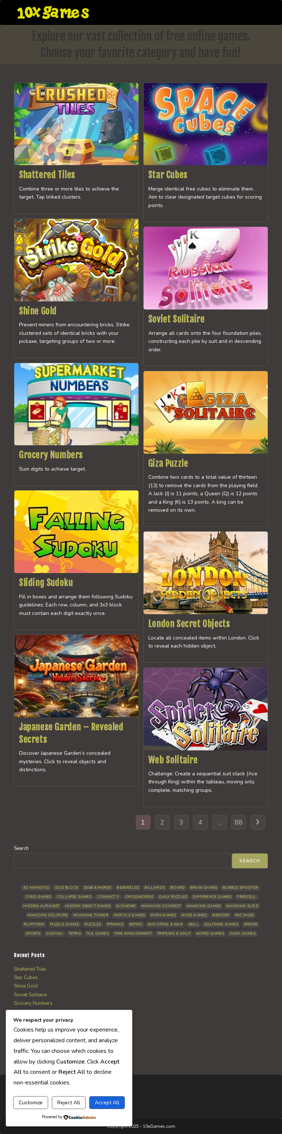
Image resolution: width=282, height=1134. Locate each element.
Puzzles (92, 924)
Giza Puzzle (168, 463)
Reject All (68, 1102)
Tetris (75, 933)
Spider (250, 924)
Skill (193, 924)
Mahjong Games (204, 906)
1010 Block (66, 887)
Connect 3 (108, 896)
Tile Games (97, 933)
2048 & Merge (97, 887)
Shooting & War (165, 924)
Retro (135, 924)
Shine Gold (38, 310)
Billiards (155, 887)
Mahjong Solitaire (48, 915)
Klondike (126, 906)
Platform (34, 924)
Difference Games (212, 896)
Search (21, 848)
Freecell (246, 896)
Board (177, 887)
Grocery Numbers (51, 454)
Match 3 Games (129, 915)
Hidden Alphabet (41, 906)
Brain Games (203, 887)
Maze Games (194, 915)
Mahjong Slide (242, 906)
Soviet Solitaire (176, 319)
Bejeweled (128, 887)
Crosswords (139, 896)
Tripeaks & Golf (174, 933)
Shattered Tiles (47, 174)
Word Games (210, 933)
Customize (31, 1102)
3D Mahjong (36, 887)
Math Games (163, 915)
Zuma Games (242, 933)
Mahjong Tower (90, 915)
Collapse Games (74, 896)
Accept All (107, 1102)
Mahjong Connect (161, 906)
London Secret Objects (189, 623)
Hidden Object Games (88, 906)
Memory (220, 915)
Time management (133, 933)
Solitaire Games (221, 924)
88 (239, 822)
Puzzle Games (64, 924)
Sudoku (54, 933)
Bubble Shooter (240, 887)
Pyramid (115, 924)
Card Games (38, 896)
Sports (33, 933)
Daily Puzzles (173, 896)
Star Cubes (168, 174)
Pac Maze (244, 915)
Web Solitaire (173, 759)
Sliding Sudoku (46, 582)
